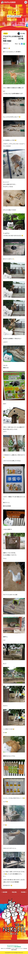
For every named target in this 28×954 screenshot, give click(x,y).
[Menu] (25, 2)
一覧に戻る (14, 892)
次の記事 (23, 892)
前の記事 (5, 892)
